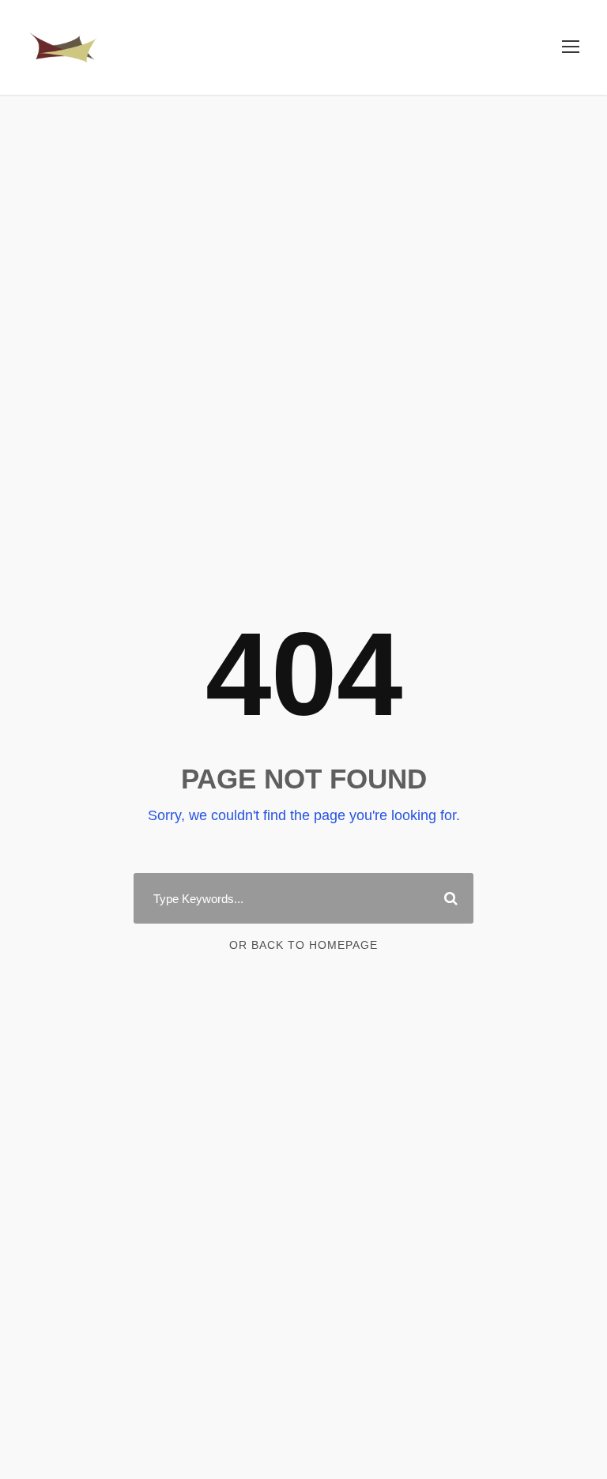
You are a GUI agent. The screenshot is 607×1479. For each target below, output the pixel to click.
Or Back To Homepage (303, 945)
